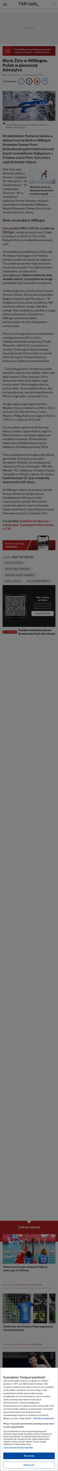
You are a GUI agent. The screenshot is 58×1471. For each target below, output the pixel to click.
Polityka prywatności (43, 1418)
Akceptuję (29, 1455)
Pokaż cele (29, 1465)
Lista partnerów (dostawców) (18, 1447)
